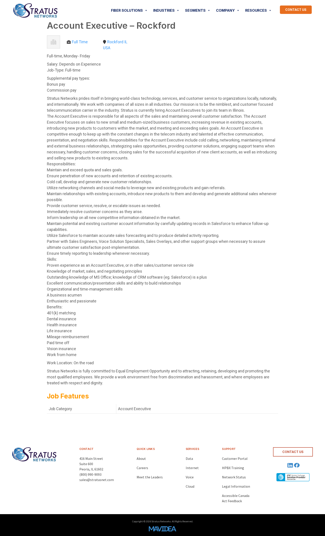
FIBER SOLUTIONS (127, 10)
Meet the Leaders (150, 477)
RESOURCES (256, 10)
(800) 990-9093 (90, 474)
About (141, 458)
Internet (192, 468)
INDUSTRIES (164, 10)
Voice (190, 477)
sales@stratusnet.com (96, 479)
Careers (142, 468)
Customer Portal (235, 458)
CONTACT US (295, 9)
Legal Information (236, 486)
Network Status (234, 477)
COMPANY (225, 10)
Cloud (190, 486)
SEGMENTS (195, 10)
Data (189, 458)
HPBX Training (233, 468)
